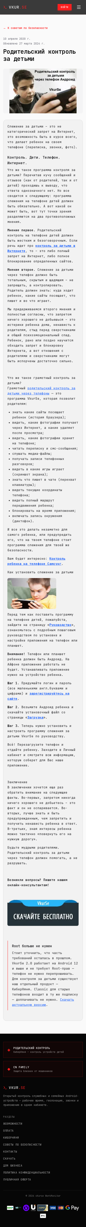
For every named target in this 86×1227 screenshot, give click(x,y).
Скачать (9, 1158)
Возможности (12, 1123)
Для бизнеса (12, 1165)
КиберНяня (11, 1137)
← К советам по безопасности (25, 28)
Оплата (8, 1130)
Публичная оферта (17, 1179)
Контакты (10, 1151)
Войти (64, 7)
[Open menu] (79, 7)
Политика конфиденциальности (26, 1172)
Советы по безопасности (22, 1144)
